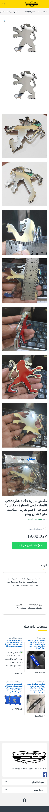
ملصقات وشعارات (34, 608)
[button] (4, 21)
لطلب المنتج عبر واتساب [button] (27, 545)
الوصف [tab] (43, 565)
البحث (3, 3)
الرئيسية (43, 11)
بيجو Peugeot (30, 11)
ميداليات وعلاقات (17, 638)
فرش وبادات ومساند (16, 681)
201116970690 (41, 768)
